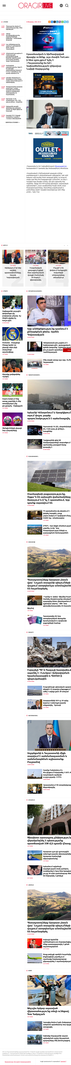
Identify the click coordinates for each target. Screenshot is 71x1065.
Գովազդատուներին (25, 1061)
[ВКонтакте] (52, 22)
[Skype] (65, 22)
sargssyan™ (63, 1061)
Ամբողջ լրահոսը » (12, 122)
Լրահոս (5, 21)
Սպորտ (5, 291)
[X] (55, 22)
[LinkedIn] (57, 22)
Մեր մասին (17, 1061)
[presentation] (64, 245)
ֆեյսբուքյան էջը (61, 166)
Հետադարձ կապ (9, 1061)
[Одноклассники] (49, 22)
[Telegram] (67, 22)
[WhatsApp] (62, 22)
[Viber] (60, 22)
